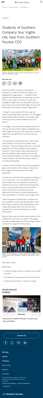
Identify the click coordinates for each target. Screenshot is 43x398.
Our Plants (5, 374)
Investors (5, 361)
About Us (5, 369)
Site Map (5, 352)
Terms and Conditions (9, 383)
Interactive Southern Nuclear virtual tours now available (20, 319)
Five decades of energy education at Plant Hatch (22, 277)
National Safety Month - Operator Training (20, 281)
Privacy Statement (24, 383)
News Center (6, 365)
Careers (5, 356)
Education (5, 18)
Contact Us (21, 335)
